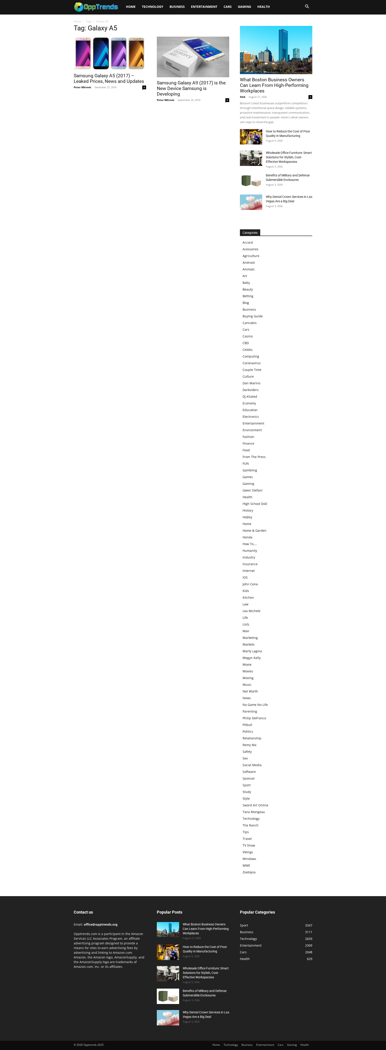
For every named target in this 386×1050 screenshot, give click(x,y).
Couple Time (252, 370)
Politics (248, 731)
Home (131, 6)
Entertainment (204, 6)
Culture (248, 376)
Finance (248, 443)
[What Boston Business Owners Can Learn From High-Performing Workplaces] (276, 50)
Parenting (250, 711)
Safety (247, 751)
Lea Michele (251, 611)
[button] (307, 7)
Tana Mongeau (254, 812)
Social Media (252, 765)
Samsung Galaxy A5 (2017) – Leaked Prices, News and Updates (109, 78)
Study (247, 792)
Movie (247, 664)
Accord (248, 242)
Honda (247, 537)
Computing (251, 356)
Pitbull (247, 725)
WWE (246, 865)
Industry (249, 557)
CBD (246, 343)
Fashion (248, 437)
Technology (152, 6)
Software (249, 772)
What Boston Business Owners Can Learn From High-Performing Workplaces (274, 85)
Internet (249, 571)
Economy (249, 403)
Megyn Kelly (252, 658)
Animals (249, 269)
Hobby (247, 517)
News (247, 698)
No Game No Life (255, 705)
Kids (246, 591)
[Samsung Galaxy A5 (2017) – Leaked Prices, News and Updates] (110, 53)
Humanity (250, 550)
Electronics (251, 416)
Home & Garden (254, 530)
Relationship (252, 738)
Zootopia (249, 872)
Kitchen (248, 597)
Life (245, 617)
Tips (246, 832)
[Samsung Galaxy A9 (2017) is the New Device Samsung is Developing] (193, 57)
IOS (245, 577)
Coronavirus (252, 363)
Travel (247, 839)
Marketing (250, 638)
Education (250, 410)
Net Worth (250, 691)
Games (248, 477)
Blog (246, 303)
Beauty (248, 289)
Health (263, 6)
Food (246, 450)
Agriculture (251, 256)
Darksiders (251, 390)
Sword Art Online (255, 805)
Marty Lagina (252, 651)
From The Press (254, 457)
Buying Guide (253, 316)
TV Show (249, 845)
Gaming (244, 6)
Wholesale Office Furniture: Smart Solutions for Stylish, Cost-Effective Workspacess (289, 157)
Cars (228, 6)
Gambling (250, 470)
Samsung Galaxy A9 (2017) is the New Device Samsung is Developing (191, 88)
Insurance (250, 564)
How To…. (250, 544)
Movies (248, 671)
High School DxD (255, 504)
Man (246, 631)
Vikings (248, 852)
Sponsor (249, 778)
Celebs (248, 349)
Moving (248, 678)
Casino (248, 336)
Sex (245, 758)
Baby (246, 282)
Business (177, 6)
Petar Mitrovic (82, 87)
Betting (248, 296)
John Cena (250, 584)
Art (245, 276)
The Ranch (250, 825)
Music (247, 684)
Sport (247, 785)
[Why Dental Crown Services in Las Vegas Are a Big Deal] (251, 202)
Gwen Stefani (252, 490)
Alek (242, 96)
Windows (249, 859)
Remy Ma (249, 745)
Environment (252, 430)
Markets (249, 644)
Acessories (250, 249)
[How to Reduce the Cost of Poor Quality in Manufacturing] (251, 136)
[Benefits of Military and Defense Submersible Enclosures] (251, 180)
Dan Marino (251, 383)
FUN (246, 463)
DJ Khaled (250, 396)
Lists (246, 624)
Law (245, 604)
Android (249, 262)
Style (246, 798)
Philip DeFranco (254, 718)
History (248, 510)
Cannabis (250, 323)
